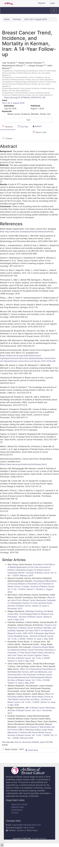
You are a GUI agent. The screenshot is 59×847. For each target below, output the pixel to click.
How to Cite (40, 132)
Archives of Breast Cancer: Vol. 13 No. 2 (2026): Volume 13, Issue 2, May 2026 (31, 702)
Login (52, 3)
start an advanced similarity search (30, 742)
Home (6, 19)
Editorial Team (17, 807)
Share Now (33, 750)
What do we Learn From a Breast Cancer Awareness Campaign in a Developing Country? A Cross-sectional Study (32, 600)
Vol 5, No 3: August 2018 (35, 19)
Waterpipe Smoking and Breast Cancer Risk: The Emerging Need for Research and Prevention (30, 614)
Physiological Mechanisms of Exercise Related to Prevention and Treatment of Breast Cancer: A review (32, 584)
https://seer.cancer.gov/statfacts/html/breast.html (23, 464)
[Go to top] (2, 845)
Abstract (9, 126)
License (8, 138)
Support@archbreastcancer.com (26, 825)
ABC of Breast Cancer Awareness (40, 707)
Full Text (24, 126)
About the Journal (19, 804)
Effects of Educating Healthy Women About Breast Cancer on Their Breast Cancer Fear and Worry (31, 696)
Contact (15, 812)
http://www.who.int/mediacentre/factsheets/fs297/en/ (29, 231)
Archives (17, 19)
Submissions (17, 810)
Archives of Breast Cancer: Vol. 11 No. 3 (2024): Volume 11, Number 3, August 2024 (31, 589)
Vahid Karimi (28, 827)
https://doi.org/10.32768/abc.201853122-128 (24, 97)
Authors (38, 126)
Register (41, 3)
